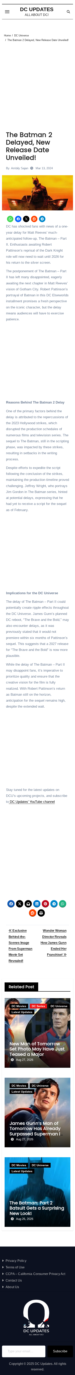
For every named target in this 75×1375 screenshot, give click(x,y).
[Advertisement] (37, 82)
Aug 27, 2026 (24, 1059)
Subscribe (60, 1351)
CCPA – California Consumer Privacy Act (35, 1274)
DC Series (38, 1006)
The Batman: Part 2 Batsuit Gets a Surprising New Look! (37, 1208)
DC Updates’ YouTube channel (32, 802)
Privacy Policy (16, 1260)
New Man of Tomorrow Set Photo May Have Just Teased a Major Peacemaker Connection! (37, 1054)
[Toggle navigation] (7, 11)
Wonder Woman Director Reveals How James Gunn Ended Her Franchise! (54, 942)
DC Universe (59, 1006)
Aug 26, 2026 (24, 1218)
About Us (12, 1287)
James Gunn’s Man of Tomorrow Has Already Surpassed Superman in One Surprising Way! (36, 1131)
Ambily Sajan (19, 168)
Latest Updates (22, 1012)
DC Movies (19, 1006)
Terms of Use (15, 1267)
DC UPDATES (36, 9)
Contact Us (14, 1280)
